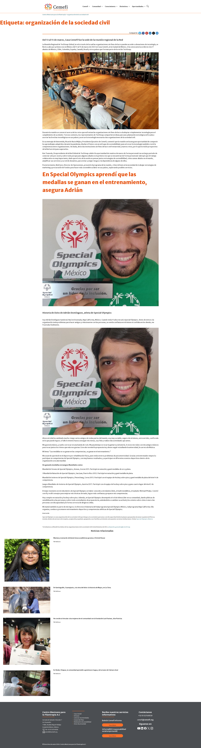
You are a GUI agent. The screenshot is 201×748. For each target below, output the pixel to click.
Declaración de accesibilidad (82, 722)
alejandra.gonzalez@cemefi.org (119, 527)
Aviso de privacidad (80, 724)
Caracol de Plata (79, 720)
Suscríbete (112, 725)
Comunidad (96, 6)
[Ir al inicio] (56, 3)
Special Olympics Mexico (144, 519)
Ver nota (56, 541)
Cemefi (85, 6)
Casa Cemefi (78, 714)
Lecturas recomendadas (81, 718)
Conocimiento (110, 6)
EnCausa (76, 716)
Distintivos (124, 6)
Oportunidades (137, 6)
